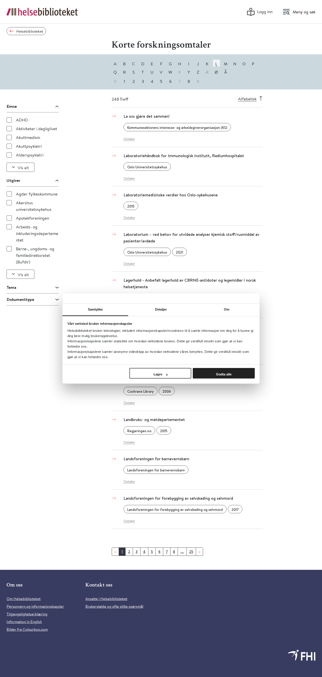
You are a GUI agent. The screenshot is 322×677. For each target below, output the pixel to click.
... (182, 551)
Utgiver (13, 180)
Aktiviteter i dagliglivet (36, 128)
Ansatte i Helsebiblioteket (106, 598)
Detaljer (129, 139)
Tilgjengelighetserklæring (27, 614)
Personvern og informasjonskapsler (35, 606)
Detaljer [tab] (161, 309)
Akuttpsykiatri (29, 146)
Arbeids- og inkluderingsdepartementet (37, 233)
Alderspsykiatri (29, 155)
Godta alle (224, 374)
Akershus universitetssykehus (33, 206)
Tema (11, 287)
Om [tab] (226, 309)
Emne (12, 106)
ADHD (22, 120)
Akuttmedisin (28, 137)
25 (191, 551)
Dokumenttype (20, 299)
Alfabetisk (247, 98)
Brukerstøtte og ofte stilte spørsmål (114, 606)
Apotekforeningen (32, 218)
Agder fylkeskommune (37, 194)
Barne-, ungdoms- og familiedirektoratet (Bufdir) (35, 255)
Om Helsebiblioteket (24, 598)
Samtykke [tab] (95, 309)
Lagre (158, 374)
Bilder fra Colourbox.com (27, 629)
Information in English (24, 621)
